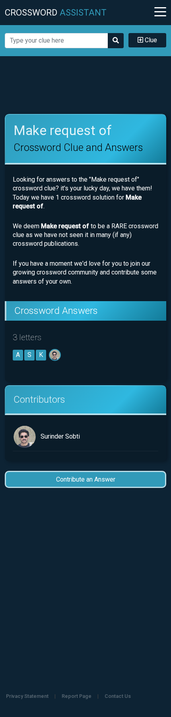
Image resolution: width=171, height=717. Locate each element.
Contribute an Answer (85, 479)
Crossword (56, 12)
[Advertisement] (86, 85)
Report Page (76, 696)
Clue (150, 40)
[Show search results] (116, 40)
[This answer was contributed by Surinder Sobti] (55, 354)
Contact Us (118, 696)
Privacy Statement (27, 696)
